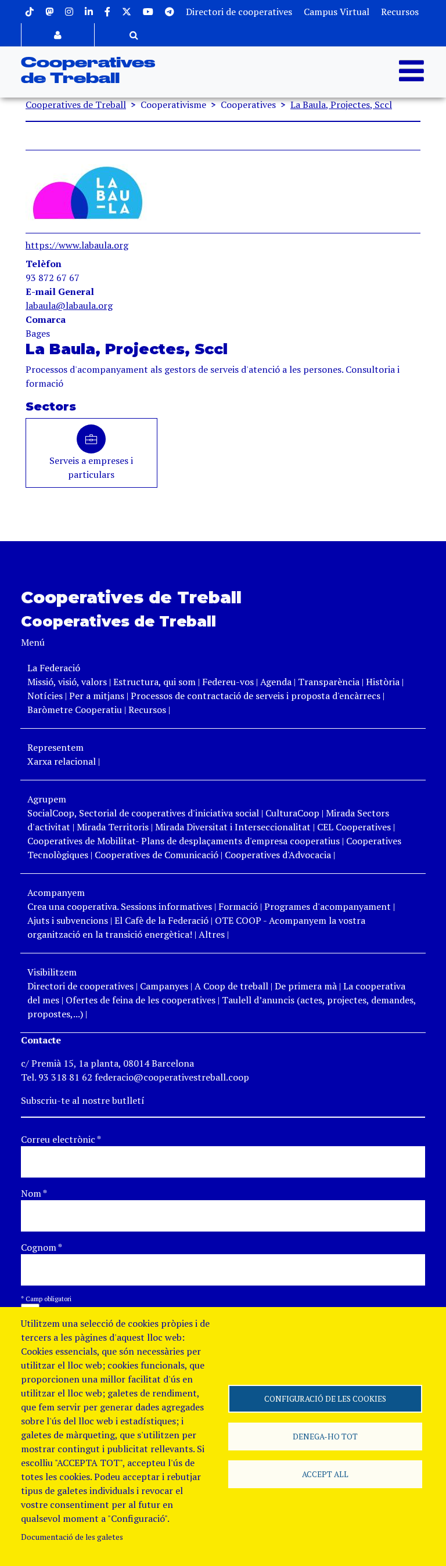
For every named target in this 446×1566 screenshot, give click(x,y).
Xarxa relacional (61, 761)
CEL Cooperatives (354, 826)
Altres (212, 934)
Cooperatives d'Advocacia (278, 854)
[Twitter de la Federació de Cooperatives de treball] (126, 11)
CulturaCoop (292, 813)
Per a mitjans (96, 695)
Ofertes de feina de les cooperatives (140, 999)
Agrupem (46, 799)
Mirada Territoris (113, 826)
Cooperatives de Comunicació (156, 854)
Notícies (46, 695)
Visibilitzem (52, 972)
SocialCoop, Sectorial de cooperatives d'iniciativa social (143, 813)
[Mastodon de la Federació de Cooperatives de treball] (49, 11)
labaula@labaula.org (69, 305)
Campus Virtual (336, 11)
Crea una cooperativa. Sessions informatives (119, 906)
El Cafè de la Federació (161, 920)
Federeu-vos (228, 681)
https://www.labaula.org (77, 245)
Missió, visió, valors (67, 681)
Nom (34, 1193)
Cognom (41, 1247)
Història (383, 681)
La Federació (53, 667)
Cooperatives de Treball (76, 104)
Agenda (277, 681)
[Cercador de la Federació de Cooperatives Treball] (134, 34)
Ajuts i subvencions (67, 920)
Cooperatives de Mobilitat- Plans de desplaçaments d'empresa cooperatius (183, 840)
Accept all (325, 1474)
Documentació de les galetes (72, 1537)
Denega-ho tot (325, 1436)
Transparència (328, 681)
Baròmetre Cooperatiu (74, 709)
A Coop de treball (231, 986)
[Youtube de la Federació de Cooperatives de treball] (148, 11)
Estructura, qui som (154, 681)
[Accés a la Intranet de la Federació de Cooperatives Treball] (57, 34)
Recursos (400, 11)
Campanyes (164, 986)
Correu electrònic (61, 1139)
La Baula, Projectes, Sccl (341, 104)
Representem (55, 747)
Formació (238, 906)
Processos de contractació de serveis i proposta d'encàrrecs (255, 695)
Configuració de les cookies (325, 1399)
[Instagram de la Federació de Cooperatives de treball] (69, 11)
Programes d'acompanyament (327, 906)
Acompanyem (56, 892)
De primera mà (306, 986)
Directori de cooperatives (239, 11)
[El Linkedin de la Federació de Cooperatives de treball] (89, 11)
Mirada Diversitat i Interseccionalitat (233, 826)
